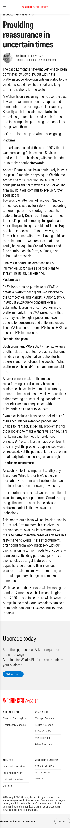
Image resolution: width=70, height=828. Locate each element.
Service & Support (44, 725)
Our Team (7, 785)
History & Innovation (13, 779)
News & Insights (44, 766)
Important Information (14, 766)
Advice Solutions (43, 744)
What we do (42, 712)
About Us (8, 760)
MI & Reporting (42, 738)
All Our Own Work (44, 731)
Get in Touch (13, 674)
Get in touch (42, 772)
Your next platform (46, 760)
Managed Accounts (44, 718)
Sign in (39, 779)
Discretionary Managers (14, 725)
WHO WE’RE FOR (11, 712)
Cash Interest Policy (13, 773)
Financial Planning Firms (15, 718)
